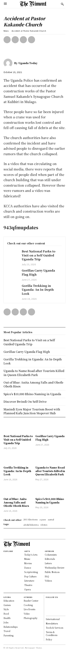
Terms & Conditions (51, 634)
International (53, 619)
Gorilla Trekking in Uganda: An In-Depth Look (38, 290)
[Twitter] (15, 39)
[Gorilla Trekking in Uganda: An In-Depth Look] (12, 288)
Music (27, 558)
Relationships (11, 626)
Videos (48, 580)
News (6, 30)
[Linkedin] (47, 608)
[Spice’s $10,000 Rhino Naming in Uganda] (50, 490)
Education (9, 600)
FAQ (47, 576)
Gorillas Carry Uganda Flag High (27, 352)
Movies (28, 563)
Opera (27, 589)
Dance (27, 567)
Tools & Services (54, 627)
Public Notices (52, 572)
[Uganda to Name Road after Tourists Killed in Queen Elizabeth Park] (50, 458)
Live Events (29, 609)
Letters (48, 563)
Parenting (8, 635)
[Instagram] (47, 605)
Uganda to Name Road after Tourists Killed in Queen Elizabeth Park (50, 471)
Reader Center (31, 600)
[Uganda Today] (9, 63)
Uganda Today (28, 63)
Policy (49, 639)
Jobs (6, 622)
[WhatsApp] (31, 39)
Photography (31, 618)
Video (27, 613)
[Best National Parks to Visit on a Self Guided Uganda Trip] (12, 253)
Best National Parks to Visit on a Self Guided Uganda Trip (38, 255)
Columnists (51, 554)
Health (7, 618)
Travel (7, 630)
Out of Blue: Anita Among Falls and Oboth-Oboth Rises (16, 502)
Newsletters (52, 623)
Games (7, 605)
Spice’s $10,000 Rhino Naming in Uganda (49, 500)
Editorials (50, 558)
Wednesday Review (54, 567)
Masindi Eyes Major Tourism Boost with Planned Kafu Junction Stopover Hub (32, 411)
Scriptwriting (31, 572)
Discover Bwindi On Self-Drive (25, 402)
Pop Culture (30, 576)
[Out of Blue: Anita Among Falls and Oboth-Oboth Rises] (19, 490)
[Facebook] (7, 39)
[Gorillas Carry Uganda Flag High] (12, 273)
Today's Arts (30, 554)
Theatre (28, 585)
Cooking (28, 605)
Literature (29, 580)
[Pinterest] (23, 39)
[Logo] (33, 4)
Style (6, 609)
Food (6, 613)
